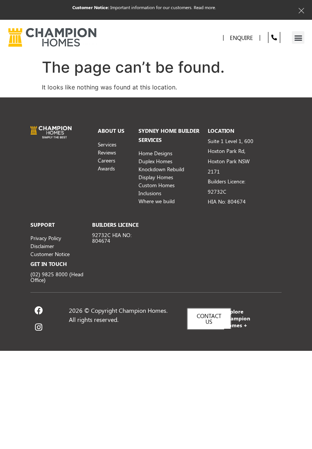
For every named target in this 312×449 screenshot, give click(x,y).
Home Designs (155, 153)
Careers (106, 160)
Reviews (107, 152)
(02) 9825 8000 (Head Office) (56, 277)
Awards (106, 168)
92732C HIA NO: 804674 (112, 237)
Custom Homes (156, 185)
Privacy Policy (45, 238)
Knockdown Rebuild (161, 169)
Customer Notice (50, 254)
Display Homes (155, 177)
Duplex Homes (155, 161)
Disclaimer (42, 246)
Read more (204, 7)
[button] (298, 37)
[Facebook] (38, 310)
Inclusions (149, 193)
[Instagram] (38, 327)
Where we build (156, 201)
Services (107, 144)
